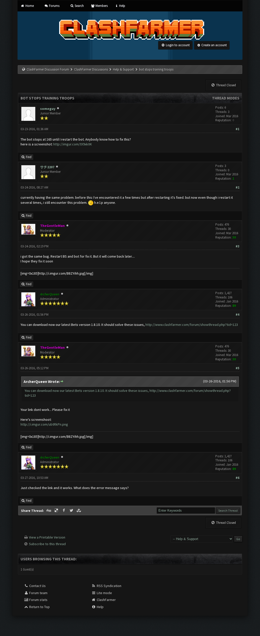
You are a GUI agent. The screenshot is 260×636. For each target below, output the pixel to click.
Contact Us (37, 585)
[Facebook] (64, 510)
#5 (237, 368)
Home (29, 6)
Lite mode (104, 593)
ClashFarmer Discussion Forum (48, 69)
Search (79, 6)
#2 (237, 187)
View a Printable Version (47, 537)
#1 (237, 129)
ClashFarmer (106, 599)
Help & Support (123, 69)
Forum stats (37, 599)
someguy (47, 108)
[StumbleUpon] (79, 510)
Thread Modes (225, 98)
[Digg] (49, 510)
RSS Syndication (108, 585)
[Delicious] (57, 510)
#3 (237, 246)
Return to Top (39, 607)
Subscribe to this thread (47, 544)
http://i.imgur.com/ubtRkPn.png (44, 424)
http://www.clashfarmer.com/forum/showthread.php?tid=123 (191, 324)
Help (121, 6)
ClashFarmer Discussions (91, 69)
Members (101, 6)
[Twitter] (72, 510)
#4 (237, 314)
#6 (237, 478)
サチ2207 (47, 167)
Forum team (37, 593)
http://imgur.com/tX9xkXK (72, 144)
